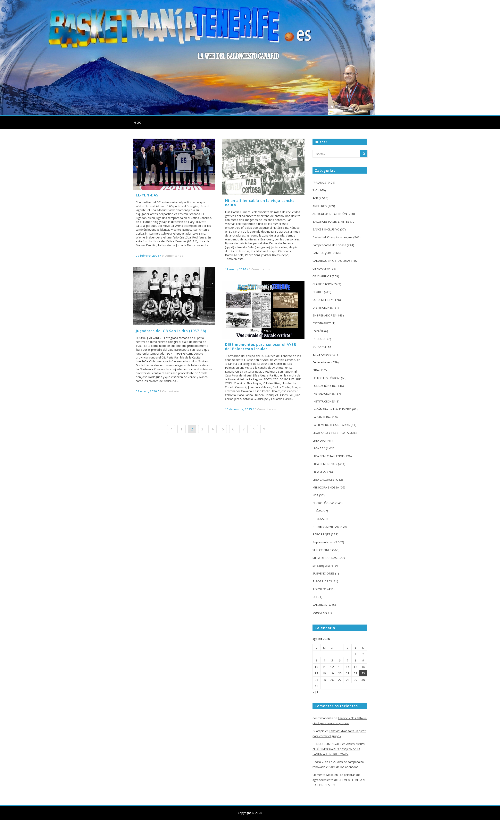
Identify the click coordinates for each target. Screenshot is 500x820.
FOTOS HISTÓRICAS (326, 378)
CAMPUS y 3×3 (322, 253)
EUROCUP (319, 339)
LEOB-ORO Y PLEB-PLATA (330, 433)
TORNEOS (319, 589)
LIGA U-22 (319, 472)
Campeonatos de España (329, 245)
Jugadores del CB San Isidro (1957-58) (171, 330)
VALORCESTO (321, 605)
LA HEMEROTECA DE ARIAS (331, 425)
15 (355, 667)
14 (347, 667)
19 (332, 673)
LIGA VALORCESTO (325, 479)
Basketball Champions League (332, 237)
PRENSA (318, 519)
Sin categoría (321, 565)
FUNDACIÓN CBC (324, 386)
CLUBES (317, 292)
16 (363, 667)
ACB (315, 198)
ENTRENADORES (324, 315)
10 (316, 667)
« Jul (315, 692)
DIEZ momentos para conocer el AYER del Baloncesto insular (260, 346)
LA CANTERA (321, 417)
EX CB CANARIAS (323, 354)
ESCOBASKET (321, 323)
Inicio (137, 122)
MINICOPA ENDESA (325, 487)
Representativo (323, 542)
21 (347, 673)
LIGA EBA (318, 448)
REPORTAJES (321, 534)
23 (363, 673)
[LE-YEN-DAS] (174, 164)
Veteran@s (320, 612)
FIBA (315, 370)
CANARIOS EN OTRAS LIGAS (331, 261)
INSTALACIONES (323, 393)
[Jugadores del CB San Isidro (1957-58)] (174, 296)
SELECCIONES (321, 550)
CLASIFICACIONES (324, 284)
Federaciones (321, 362)
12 (332, 667)
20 (340, 673)
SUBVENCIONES (323, 573)
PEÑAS (317, 511)
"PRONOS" (319, 182)
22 (355, 673)
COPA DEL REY (322, 300)
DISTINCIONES (322, 307)
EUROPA (318, 347)
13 (340, 667)
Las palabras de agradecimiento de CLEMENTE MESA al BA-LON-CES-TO (338, 780)
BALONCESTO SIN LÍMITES (330, 221)
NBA (315, 495)
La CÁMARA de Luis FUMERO (331, 409)
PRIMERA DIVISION (325, 526)
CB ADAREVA (321, 268)
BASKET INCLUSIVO (325, 229)
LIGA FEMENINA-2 (324, 464)
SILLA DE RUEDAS (324, 558)
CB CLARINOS (321, 276)
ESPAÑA (317, 331)
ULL (315, 597)
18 (324, 673)
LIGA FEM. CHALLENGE (328, 456)
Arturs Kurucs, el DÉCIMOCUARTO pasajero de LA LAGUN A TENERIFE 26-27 (338, 749)
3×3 (315, 190)
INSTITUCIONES (323, 401)
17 (316, 673)
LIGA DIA (318, 440)
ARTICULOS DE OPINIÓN (329, 214)
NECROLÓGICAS (323, 503)
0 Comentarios (172, 255)
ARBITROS (319, 206)
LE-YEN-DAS (147, 195)
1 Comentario (169, 391)
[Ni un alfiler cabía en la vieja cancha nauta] (263, 167)
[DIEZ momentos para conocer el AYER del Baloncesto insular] (263, 310)
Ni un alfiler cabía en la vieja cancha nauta (260, 202)
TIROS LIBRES (322, 581)
